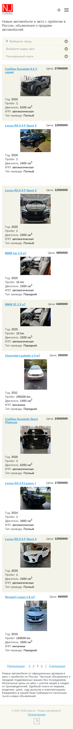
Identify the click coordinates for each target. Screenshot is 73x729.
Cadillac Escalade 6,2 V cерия (21, 70)
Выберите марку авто (20, 48)
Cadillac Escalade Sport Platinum (21, 420)
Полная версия (36, 714)
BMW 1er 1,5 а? (15, 253)
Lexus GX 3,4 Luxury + (20, 483)
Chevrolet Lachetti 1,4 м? (22, 355)
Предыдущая (16, 666)
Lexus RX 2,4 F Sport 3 (20, 125)
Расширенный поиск (19, 56)
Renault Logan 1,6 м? (20, 597)
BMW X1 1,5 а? (15, 304)
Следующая (57, 666)
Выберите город (20, 41)
